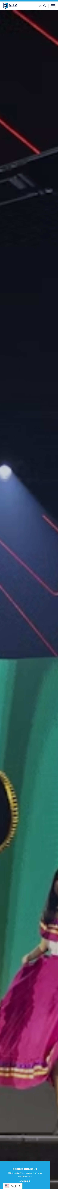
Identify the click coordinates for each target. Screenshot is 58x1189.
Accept (23, 1181)
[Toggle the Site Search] (45, 6)
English (13, 1186)
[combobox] (12, 1186)
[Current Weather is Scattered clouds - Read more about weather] (40, 5)
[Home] (10, 6)
